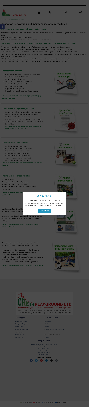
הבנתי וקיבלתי (44, 211)
